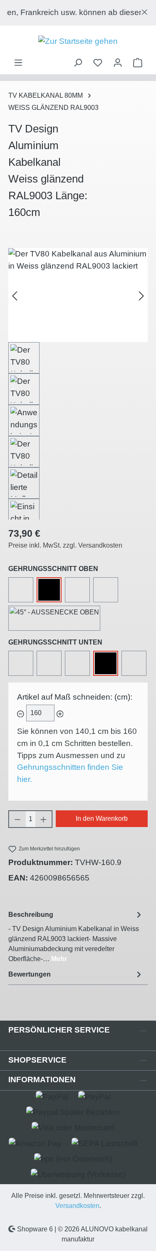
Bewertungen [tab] (29, 974)
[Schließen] (144, 10)
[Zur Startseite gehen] (78, 42)
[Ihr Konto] (118, 62)
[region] (78, 12)
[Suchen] (78, 62)
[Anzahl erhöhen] (43, 819)
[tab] (76, 936)
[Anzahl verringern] (17, 819)
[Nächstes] (141, 295)
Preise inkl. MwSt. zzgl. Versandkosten (65, 545)
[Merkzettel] (98, 62)
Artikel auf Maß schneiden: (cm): (74, 697)
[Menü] (18, 62)
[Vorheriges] (14, 295)
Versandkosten (77, 1205)
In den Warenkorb (102, 818)
